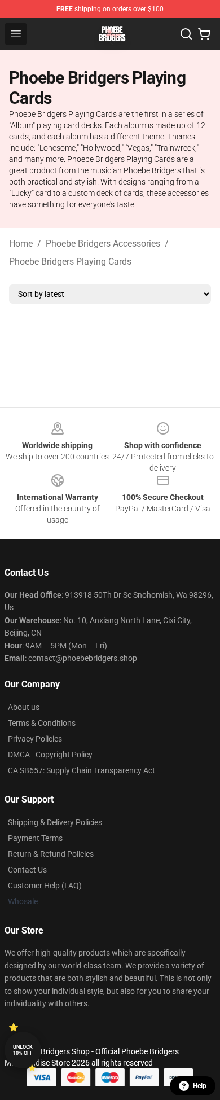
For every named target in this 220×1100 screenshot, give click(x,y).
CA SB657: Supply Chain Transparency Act (81, 770)
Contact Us (27, 869)
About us (23, 707)
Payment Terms (35, 838)
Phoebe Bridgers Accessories (103, 243)
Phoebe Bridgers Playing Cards (70, 261)
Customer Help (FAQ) (45, 885)
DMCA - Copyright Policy (50, 754)
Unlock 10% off (23, 1050)
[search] (186, 34)
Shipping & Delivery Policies (55, 822)
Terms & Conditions (42, 723)
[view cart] (204, 34)
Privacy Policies (35, 738)
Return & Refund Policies (51, 853)
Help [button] (199, 1086)
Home (21, 243)
